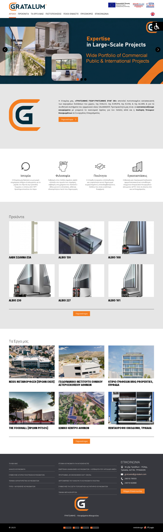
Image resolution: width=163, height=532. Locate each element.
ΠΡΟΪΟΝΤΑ (23, 13)
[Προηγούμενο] (5, 49)
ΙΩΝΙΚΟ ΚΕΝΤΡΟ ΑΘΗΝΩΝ (74, 428)
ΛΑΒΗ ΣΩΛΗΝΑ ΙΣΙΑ (20, 257)
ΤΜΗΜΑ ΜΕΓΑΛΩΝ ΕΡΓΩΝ (68, 492)
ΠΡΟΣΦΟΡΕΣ (86, 13)
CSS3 (77, 528)
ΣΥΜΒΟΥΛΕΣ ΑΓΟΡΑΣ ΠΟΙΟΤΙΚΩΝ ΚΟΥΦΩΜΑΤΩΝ (27, 475)
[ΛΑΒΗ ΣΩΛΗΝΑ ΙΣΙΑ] (32, 237)
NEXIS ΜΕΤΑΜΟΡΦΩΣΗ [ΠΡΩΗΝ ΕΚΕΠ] (32, 381)
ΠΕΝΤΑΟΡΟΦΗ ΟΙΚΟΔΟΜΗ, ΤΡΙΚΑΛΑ (129, 428)
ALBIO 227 (65, 300)
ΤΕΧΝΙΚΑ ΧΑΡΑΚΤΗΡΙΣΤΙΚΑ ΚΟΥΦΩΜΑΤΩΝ (24, 481)
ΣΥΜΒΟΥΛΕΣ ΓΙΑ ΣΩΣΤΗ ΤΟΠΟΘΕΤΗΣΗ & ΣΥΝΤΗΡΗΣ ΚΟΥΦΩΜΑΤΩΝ (83, 486)
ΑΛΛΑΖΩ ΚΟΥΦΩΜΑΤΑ (17, 469)
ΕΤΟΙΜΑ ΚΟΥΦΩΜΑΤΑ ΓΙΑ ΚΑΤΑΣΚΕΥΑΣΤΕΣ (74, 463)
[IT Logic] (149, 527)
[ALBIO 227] (81, 280)
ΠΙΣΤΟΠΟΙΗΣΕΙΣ (54, 13)
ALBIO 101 (114, 300)
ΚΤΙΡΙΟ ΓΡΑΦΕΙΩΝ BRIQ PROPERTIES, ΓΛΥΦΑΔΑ (130, 383)
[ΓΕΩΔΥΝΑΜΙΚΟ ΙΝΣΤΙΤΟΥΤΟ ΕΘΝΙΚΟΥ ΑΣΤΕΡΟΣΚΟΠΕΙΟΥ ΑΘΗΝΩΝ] (81, 361)
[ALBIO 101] (131, 280)
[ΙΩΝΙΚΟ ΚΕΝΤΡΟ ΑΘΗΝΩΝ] (81, 408)
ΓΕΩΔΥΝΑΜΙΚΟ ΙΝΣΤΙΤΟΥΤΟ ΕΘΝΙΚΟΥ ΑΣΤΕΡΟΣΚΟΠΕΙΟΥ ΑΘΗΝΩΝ (81, 383)
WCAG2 (85, 528)
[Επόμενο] (157, 49)
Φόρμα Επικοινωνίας (132, 491)
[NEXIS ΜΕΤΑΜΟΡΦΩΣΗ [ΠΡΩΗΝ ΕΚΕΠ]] (32, 361)
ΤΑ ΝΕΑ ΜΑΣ (13, 463)
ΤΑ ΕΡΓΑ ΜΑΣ (37, 13)
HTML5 (68, 528)
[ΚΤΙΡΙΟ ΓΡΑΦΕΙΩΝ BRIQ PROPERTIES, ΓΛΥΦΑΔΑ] (131, 361)
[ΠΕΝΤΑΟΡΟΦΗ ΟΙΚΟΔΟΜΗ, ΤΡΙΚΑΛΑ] (131, 408)
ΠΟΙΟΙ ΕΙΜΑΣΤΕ (71, 13)
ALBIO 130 (65, 257)
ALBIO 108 (114, 257)
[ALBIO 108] (131, 237)
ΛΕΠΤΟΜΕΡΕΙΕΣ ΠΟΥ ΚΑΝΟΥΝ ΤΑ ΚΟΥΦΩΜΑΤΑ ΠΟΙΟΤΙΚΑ (79, 481)
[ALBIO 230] (32, 280)
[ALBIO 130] (81, 237)
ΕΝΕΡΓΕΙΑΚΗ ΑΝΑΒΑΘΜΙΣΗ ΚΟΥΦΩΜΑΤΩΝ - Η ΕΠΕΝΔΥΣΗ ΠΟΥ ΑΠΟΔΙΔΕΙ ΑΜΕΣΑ (87, 469)
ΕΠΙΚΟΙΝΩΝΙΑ (101, 13)
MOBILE (95, 528)
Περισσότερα (67, 119)
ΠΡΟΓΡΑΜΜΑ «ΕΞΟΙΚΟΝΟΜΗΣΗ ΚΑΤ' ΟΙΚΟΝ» (75, 475)
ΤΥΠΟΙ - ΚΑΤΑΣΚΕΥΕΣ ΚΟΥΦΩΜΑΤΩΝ (22, 486)
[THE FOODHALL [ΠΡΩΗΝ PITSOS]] (32, 408)
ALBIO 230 (15, 300)
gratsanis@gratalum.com (135, 474)
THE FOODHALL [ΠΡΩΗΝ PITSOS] (28, 428)
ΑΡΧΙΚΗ (12, 13)
